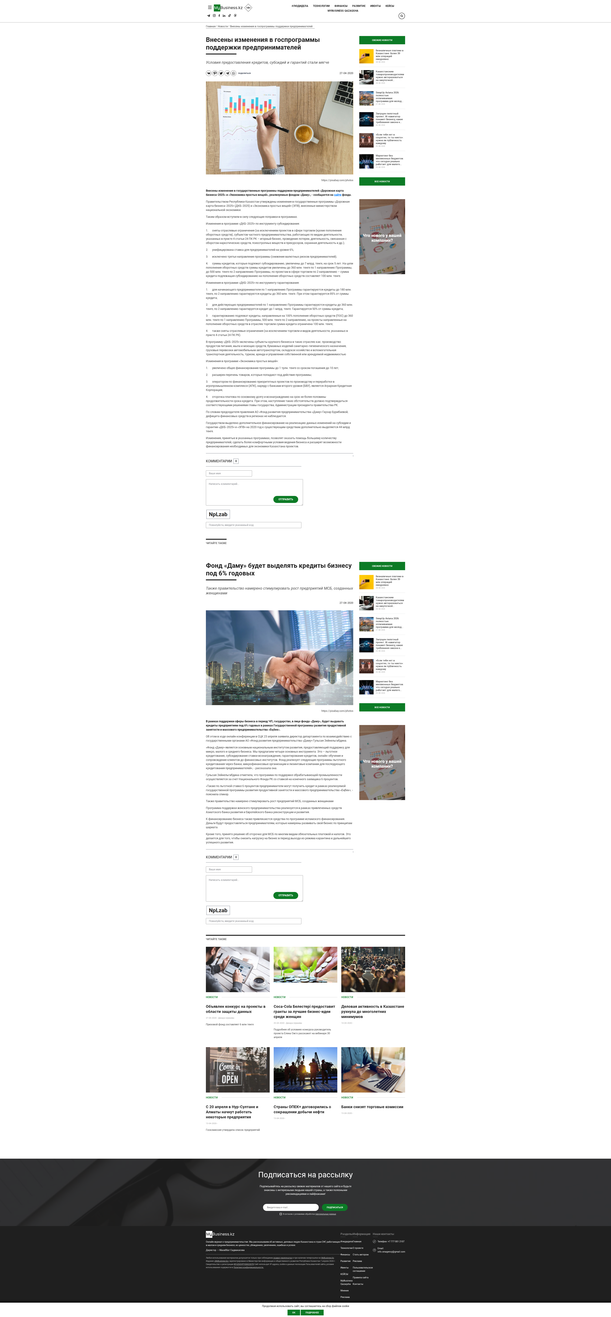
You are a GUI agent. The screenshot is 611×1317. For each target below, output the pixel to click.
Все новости (382, 181)
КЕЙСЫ (390, 5)
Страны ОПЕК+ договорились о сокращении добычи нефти (302, 1109)
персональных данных (325, 1214)
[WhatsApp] (233, 73)
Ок (293, 1312)
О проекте (358, 1248)
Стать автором (361, 1254)
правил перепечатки (282, 1258)
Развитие (358, 5)
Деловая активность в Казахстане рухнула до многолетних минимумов (372, 1011)
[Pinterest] (215, 73)
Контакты (358, 1284)
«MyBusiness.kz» (221, 1261)
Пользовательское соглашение (363, 1269)
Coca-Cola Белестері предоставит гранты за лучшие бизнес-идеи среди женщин (304, 1011)
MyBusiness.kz (327, 1258)
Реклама (345, 1297)
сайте (337, 194)
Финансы (341, 5)
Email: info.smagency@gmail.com (391, 1250)
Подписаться (335, 1207)
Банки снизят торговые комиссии (372, 1107)
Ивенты (375, 5)
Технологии (321, 5)
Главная (211, 26)
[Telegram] (227, 73)
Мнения (345, 1290)
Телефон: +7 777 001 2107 (391, 1241)
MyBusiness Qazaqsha (343, 10)
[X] (221, 73)
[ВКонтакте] (208, 73)
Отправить (285, 499)
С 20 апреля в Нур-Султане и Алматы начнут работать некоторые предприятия (232, 1112)
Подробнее (312, 1312)
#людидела (300, 5)
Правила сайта (361, 1277)
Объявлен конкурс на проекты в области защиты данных (236, 1009)
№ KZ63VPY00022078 (244, 1264)
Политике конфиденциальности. (249, 1267)
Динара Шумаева (226, 1018)
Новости (223, 26)
